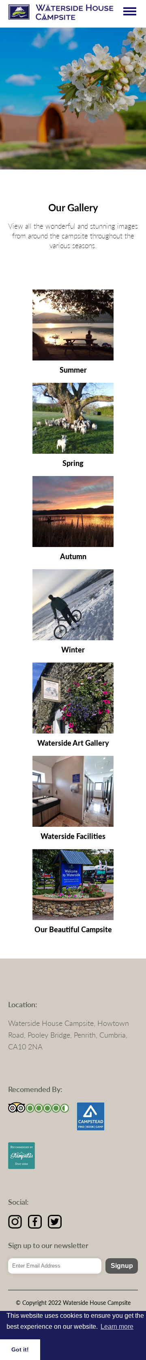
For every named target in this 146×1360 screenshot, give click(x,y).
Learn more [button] (117, 1326)
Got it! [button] (20, 1349)
